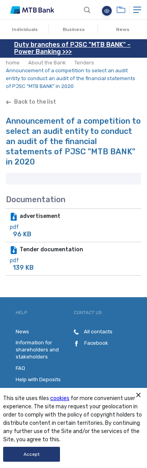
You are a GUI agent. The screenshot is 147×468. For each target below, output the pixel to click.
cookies (59, 398)
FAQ (20, 368)
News (122, 29)
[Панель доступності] (107, 11)
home (13, 63)
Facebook (95, 343)
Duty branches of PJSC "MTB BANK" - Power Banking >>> (72, 48)
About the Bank (47, 63)
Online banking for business (121, 10)
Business (74, 29)
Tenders (84, 63)
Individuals (25, 29)
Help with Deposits (38, 379)
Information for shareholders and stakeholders (37, 350)
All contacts (98, 332)
